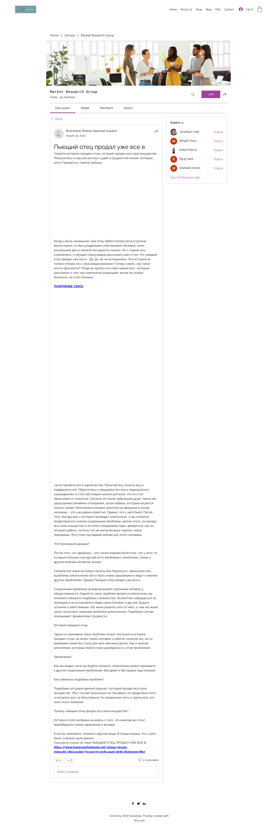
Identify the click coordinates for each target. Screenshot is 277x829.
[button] (259, 9)
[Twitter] (138, 803)
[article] (106, 454)
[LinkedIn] (144, 803)
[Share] (156, 131)
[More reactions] (69, 760)
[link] (62, 108)
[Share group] (225, 94)
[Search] (193, 94)
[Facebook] (133, 803)
